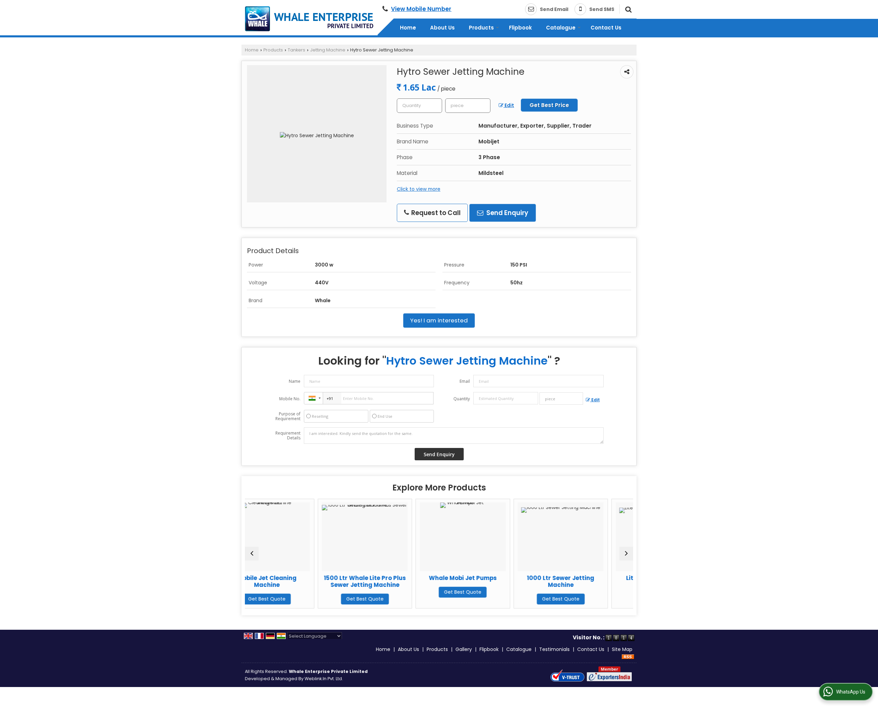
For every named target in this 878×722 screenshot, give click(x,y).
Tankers (296, 50)
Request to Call (435, 213)
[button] (421, 9)
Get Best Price (549, 105)
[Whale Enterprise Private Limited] (309, 19)
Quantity (461, 399)
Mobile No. (289, 399)
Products (481, 27)
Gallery (463, 649)
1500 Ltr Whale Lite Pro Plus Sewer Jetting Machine (303, 581)
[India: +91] (313, 398)
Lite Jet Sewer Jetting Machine (596, 581)
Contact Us (606, 27)
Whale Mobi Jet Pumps (401, 578)
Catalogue (561, 27)
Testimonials (554, 649)
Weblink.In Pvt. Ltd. (324, 679)
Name (294, 381)
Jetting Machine (327, 50)
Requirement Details (287, 435)
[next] (626, 553)
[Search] (627, 8)
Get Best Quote (302, 598)
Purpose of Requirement (287, 416)
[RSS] (628, 656)
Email (465, 381)
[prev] (252, 553)
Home (408, 27)
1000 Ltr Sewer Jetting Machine (498, 581)
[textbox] (467, 105)
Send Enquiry (506, 213)
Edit (508, 105)
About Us (442, 27)
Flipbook (520, 27)
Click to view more (418, 189)
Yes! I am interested (439, 320)
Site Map (622, 649)
